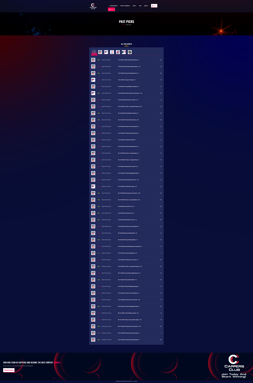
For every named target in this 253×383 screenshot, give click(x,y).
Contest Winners (125, 5)
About (134, 5)
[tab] (94, 52)
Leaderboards (113, 5)
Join (140, 5)
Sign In (146, 5)
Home (123, 24)
